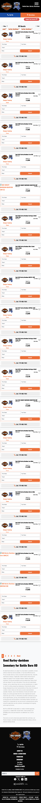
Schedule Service (20, 769)
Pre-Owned (19, 764)
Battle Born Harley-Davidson (31, 6)
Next (18, 656)
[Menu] (36, 4)
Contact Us (6, 797)
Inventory (20, 760)
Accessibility (14, 797)
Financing (20, 757)
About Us (20, 751)
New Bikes (19, 762)
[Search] (37, 773)
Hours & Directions (19, 754)
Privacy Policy (23, 797)
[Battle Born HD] (11, 6)
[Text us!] (33, 799)
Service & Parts (20, 766)
